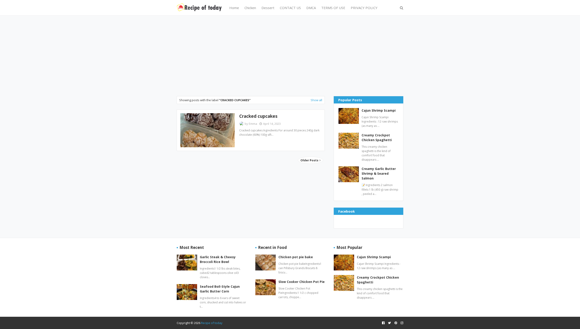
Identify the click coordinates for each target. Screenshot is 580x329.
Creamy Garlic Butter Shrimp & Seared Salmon (379, 173)
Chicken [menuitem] (250, 7)
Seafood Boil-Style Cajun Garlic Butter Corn (220, 288)
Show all (316, 100)
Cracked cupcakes (258, 116)
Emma (253, 124)
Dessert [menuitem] (267, 7)
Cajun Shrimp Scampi (379, 110)
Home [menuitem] (234, 7)
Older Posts (309, 160)
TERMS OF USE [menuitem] (333, 7)
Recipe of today (211, 323)
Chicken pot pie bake (295, 257)
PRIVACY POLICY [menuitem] (364, 7)
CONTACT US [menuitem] (290, 7)
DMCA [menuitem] (311, 7)
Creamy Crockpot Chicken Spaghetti (377, 137)
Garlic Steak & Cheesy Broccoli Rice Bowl (218, 259)
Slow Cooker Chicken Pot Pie (301, 282)
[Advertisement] (290, 55)
